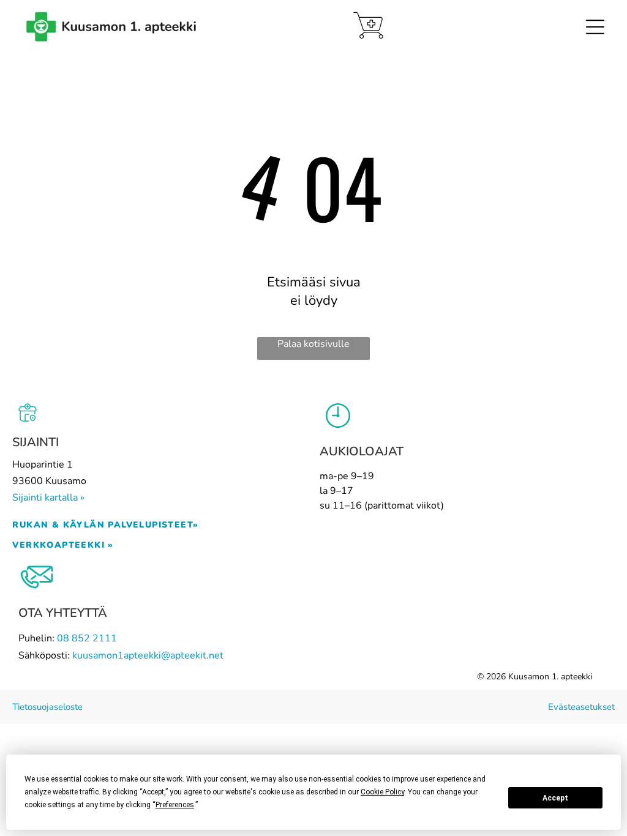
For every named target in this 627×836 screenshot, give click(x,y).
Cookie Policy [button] (382, 792)
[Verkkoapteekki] (368, 25)
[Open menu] (595, 27)
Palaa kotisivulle (313, 344)
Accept (555, 798)
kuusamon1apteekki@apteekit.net (147, 655)
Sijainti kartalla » (48, 497)
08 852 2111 (87, 638)
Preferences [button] (175, 805)
